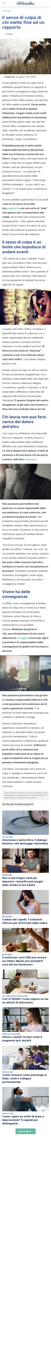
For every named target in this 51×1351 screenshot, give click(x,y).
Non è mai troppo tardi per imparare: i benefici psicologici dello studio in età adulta (22, 881)
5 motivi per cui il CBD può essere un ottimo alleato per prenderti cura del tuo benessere (24, 961)
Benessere (7, 875)
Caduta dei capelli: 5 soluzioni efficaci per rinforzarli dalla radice (24, 921)
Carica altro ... (25, 1131)
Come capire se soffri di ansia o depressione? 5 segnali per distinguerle (23, 1120)
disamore (30, 459)
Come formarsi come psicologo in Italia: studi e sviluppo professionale (24, 1078)
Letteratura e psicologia (14, 996)
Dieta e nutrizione (11, 1034)
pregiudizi (13, 208)
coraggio (22, 637)
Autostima (7, 837)
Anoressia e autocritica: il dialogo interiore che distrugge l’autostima (25, 841)
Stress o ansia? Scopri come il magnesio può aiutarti (22, 1038)
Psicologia (6, 11)
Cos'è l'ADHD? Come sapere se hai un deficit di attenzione (25, 1000)
